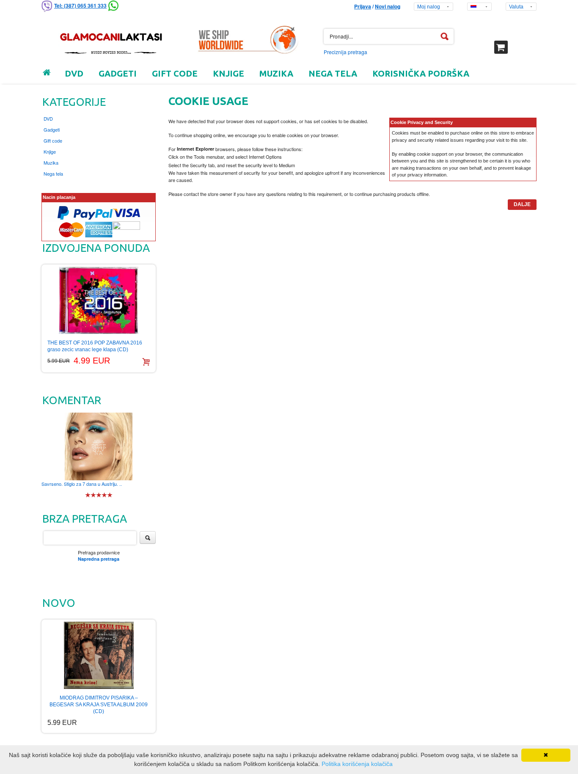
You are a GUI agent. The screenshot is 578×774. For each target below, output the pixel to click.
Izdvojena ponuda (96, 248)
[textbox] (389, 36)
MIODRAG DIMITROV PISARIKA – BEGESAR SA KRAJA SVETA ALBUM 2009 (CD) (99, 704)
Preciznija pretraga (345, 51)
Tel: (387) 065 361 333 (80, 5)
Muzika (51, 162)
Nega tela (53, 173)
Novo (58, 603)
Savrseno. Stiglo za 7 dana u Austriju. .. (81, 483)
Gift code (53, 140)
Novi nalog (387, 6)
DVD (48, 118)
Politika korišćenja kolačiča (357, 763)
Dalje (522, 204)
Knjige (50, 151)
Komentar (71, 400)
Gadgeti (52, 129)
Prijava (362, 6)
